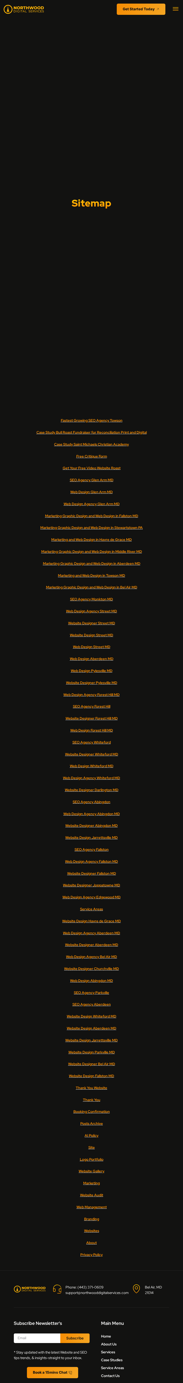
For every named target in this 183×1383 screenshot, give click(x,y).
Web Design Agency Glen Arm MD (92, 504)
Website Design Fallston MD (91, 1076)
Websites (91, 1230)
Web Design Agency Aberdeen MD (91, 933)
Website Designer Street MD (91, 623)
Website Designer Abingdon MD (91, 825)
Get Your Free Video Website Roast (92, 468)
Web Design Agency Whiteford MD (91, 778)
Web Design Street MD (91, 646)
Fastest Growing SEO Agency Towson (91, 420)
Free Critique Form (91, 456)
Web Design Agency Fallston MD (91, 861)
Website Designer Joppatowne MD (91, 885)
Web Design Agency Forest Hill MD (91, 694)
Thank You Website (91, 1088)
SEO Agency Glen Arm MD (91, 480)
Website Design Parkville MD (91, 1052)
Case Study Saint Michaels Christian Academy (91, 444)
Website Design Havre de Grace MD (91, 921)
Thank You (91, 1099)
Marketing (91, 1183)
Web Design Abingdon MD (91, 980)
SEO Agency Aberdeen (91, 1004)
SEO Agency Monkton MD (91, 599)
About (91, 1242)
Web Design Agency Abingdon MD (91, 814)
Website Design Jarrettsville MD (91, 837)
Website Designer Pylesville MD (91, 682)
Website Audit (91, 1195)
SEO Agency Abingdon (91, 802)
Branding (91, 1219)
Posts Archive (91, 1123)
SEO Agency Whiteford (91, 742)
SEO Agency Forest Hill (91, 706)
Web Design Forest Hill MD (91, 730)
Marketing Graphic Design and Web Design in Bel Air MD (91, 587)
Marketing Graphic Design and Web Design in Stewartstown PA (91, 527)
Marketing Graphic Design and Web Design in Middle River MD (91, 551)
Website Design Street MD (91, 635)
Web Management (91, 1207)
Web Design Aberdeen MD (91, 658)
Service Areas (91, 909)
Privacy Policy (91, 1254)
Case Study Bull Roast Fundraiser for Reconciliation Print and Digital (91, 432)
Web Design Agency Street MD (91, 611)
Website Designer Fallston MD (91, 873)
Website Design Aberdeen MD (91, 1028)
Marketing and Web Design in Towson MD (91, 575)
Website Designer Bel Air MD (91, 1064)
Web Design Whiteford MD (91, 766)
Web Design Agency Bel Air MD (91, 956)
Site (91, 1147)
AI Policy (91, 1135)
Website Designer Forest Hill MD (92, 718)
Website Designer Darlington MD (91, 790)
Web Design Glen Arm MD (91, 492)
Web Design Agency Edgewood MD (91, 897)
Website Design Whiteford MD (91, 1016)
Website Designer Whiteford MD (91, 754)
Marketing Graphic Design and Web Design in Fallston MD (91, 516)
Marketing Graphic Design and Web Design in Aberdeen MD (91, 563)
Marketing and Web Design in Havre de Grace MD (91, 539)
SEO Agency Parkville (91, 992)
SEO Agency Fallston (92, 849)
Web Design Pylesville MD (91, 670)
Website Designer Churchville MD (91, 968)
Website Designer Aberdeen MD (91, 944)
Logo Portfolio (91, 1159)
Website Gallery (91, 1171)
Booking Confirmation (91, 1111)
